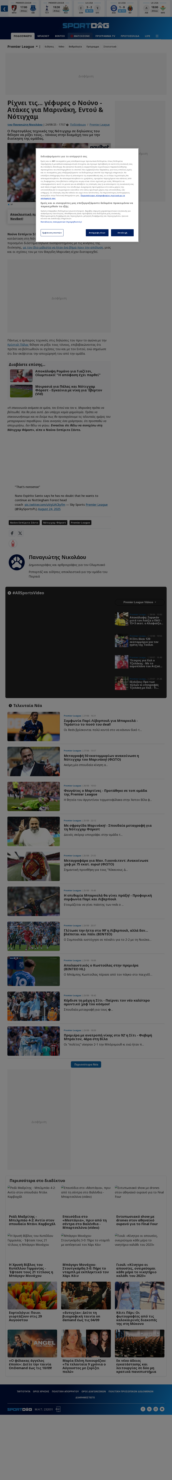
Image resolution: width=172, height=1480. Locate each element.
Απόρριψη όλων (97, 232)
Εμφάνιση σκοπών (52, 232)
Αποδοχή (122, 232)
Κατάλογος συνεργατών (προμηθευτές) (61, 222)
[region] (87, 195)
